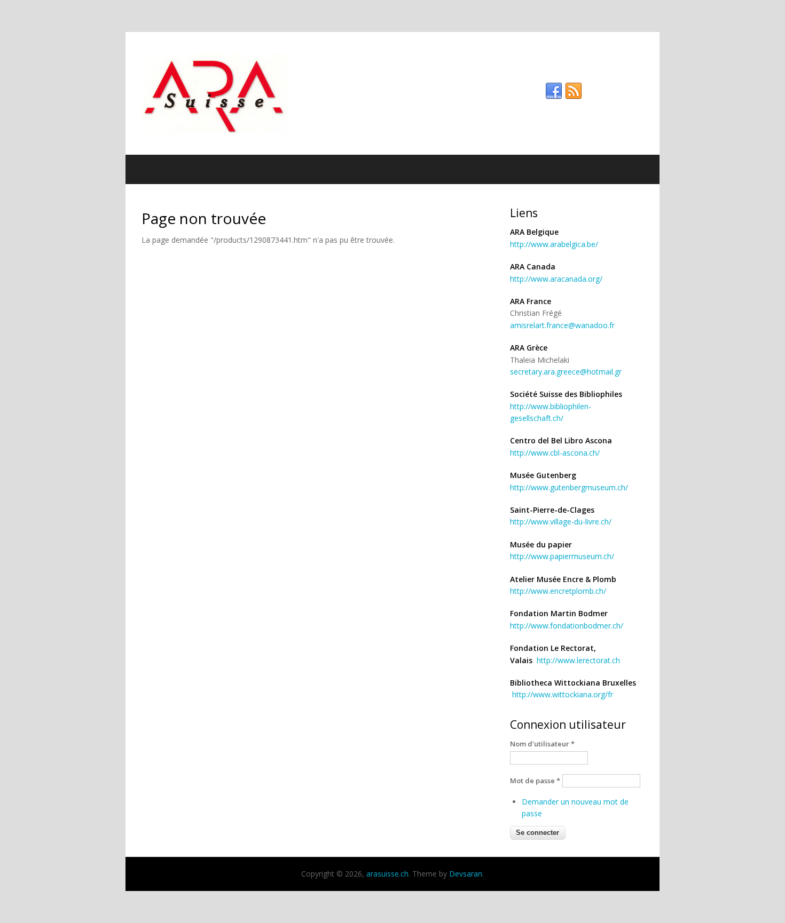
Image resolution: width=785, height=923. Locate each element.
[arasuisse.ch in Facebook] (553, 91)
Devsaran (465, 874)
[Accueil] (392, 93)
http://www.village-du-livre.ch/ (560, 521)
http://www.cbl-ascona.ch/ (555, 453)
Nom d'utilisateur (542, 744)
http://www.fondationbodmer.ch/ (566, 625)
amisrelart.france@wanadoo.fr (562, 325)
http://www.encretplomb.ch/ (558, 591)
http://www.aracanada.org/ (556, 279)
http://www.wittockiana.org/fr (562, 694)
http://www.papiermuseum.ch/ (562, 556)
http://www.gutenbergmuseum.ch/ (569, 487)
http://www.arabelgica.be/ (554, 244)
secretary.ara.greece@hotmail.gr (566, 372)
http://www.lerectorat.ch (578, 660)
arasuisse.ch (387, 874)
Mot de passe (535, 780)
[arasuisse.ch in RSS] (573, 91)
